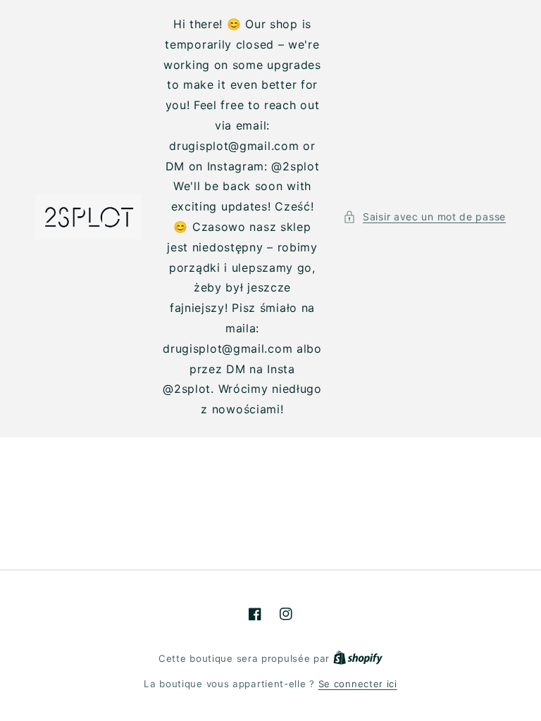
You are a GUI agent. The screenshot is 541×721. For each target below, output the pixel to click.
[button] (424, 216)
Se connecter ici (357, 683)
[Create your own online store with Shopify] (358, 658)
